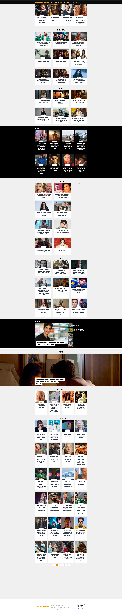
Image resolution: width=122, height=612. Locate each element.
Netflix (51, 2)
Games (55, 2)
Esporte (60, 2)
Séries (73, 2)
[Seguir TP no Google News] (82, 605)
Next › (66, 564)
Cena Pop (77, 2)
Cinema (64, 2)
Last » (69, 564)
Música (68, 2)
